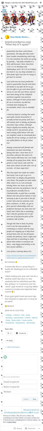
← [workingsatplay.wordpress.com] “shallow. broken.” (13, 412)
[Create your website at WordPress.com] (21, 2)
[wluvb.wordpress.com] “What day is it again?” (18, 43)
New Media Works (19, 37)
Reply (11, 340)
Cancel (26, 399)
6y (29, 37)
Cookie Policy (11, 422)
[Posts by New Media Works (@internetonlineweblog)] (7, 38)
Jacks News (9, 27)
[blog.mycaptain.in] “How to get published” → (31, 412)
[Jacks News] (18, 19)
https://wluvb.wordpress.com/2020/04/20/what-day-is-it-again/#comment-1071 (21, 257)
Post (34, 399)
